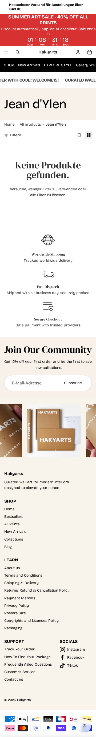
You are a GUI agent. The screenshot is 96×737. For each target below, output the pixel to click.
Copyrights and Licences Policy (31, 620)
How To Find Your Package (27, 657)
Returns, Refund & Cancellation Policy (37, 590)
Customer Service (19, 672)
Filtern (15, 135)
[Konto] (78, 52)
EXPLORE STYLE (58, 65)
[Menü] (6, 52)
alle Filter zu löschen (47, 195)
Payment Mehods (19, 598)
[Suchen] (17, 52)
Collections (13, 539)
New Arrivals (29, 65)
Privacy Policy (16, 605)
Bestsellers (13, 516)
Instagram (76, 649)
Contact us (13, 679)
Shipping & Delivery (21, 583)
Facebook (76, 657)
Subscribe (73, 383)
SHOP (9, 65)
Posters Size (15, 613)
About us (12, 568)
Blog (8, 547)
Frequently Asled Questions (28, 664)
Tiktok (72, 665)
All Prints (11, 524)
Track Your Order (19, 649)
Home (9, 509)
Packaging (13, 628)
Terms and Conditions (23, 575)
